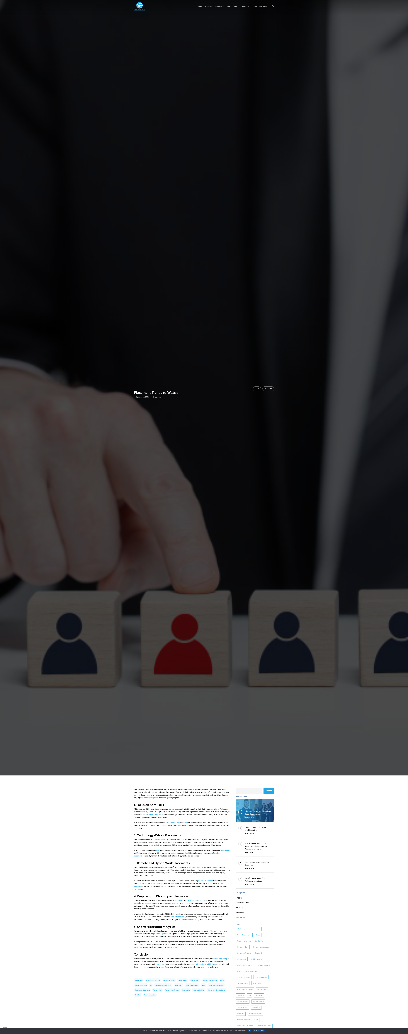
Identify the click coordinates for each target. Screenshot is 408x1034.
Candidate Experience (244, 935)
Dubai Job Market (251, 971)
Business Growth (254, 929)
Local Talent (178, 985)
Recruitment (240, 918)
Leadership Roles (258, 1001)
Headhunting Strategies (245, 989)
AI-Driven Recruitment (153, 980)
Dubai (185, 823)
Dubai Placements (141, 985)
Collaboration (259, 941)
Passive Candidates (255, 1013)
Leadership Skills (242, 1007)
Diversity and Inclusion (210, 980)
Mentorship (240, 1013)
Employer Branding (261, 977)
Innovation (240, 995)
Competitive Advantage (261, 947)
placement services (205, 881)
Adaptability (139, 980)
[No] (405, 1031)
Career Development (244, 941)
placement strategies (194, 900)
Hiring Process (262, 989)
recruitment (157, 840)
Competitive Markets (244, 953)
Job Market (259, 995)
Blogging (239, 898)
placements (173, 947)
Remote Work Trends (172, 990)
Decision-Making (256, 959)
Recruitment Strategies (142, 990)
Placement (157, 397)
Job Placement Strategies (163, 985)
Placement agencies (153, 815)
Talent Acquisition (150, 995)
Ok (250, 1031)
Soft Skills (138, 995)
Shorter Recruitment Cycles (216, 990)
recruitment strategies (148, 798)
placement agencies (176, 917)
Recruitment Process (264, 1026)
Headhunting (240, 908)
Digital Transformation (244, 965)
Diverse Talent (195, 980)
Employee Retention (243, 977)
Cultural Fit (258, 953)
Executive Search (242, 903)
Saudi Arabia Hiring (198, 990)
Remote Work (157, 990)
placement (199, 795)
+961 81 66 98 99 (260, 6)
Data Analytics (182, 980)
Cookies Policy (259, 1031)
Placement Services (192, 985)
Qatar (178, 823)
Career (258, 935)
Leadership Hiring (242, 1001)
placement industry (196, 867)
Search (269, 790)
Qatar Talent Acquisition (216, 985)
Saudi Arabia (170, 823)
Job (151, 985)
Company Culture (169, 980)
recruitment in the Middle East (204, 964)
